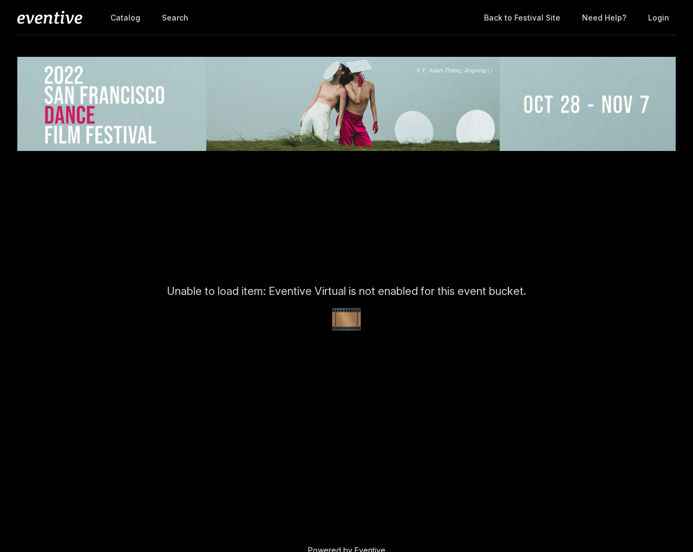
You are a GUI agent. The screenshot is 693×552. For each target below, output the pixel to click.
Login (658, 17)
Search (175, 17)
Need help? (604, 17)
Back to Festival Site (522, 17)
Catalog (125, 17)
